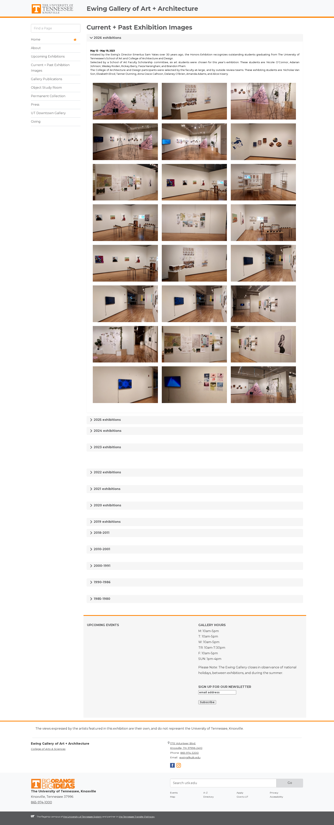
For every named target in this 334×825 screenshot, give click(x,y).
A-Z (205, 792)
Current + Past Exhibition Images (50, 68)
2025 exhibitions (107, 420)
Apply (240, 792)
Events (174, 792)
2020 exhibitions (107, 505)
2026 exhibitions (107, 38)
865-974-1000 (41, 802)
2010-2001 (101, 549)
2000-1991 (101, 566)
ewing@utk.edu (189, 757)
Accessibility (276, 796)
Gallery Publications (46, 79)
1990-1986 (102, 582)
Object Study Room (46, 88)
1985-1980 (101, 599)
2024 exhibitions (107, 431)
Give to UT (242, 796)
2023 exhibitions (107, 447)
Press (35, 105)
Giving (36, 122)
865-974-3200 (189, 752)
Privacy (274, 792)
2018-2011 (101, 533)
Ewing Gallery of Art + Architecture (142, 8)
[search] (55, 28)
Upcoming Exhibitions (48, 57)
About (36, 48)
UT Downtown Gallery (48, 113)
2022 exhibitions (107, 472)
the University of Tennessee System (82, 816)
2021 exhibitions (106, 489)
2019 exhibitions (107, 522)
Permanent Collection (48, 96)
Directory (208, 796)
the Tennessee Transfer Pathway (137, 816)
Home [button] (35, 40)
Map (172, 796)
